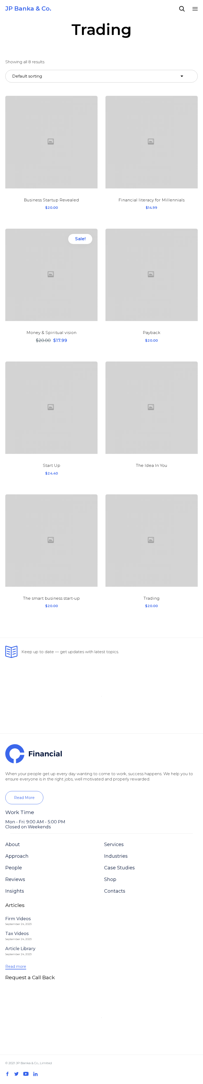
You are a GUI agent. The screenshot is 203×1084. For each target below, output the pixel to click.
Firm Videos (18, 918)
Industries (116, 856)
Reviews (15, 879)
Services (114, 844)
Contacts (114, 891)
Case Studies (119, 868)
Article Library (20, 948)
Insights (14, 891)
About (12, 844)
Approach (17, 856)
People (13, 868)
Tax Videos (17, 933)
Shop (110, 879)
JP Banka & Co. (28, 8)
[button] (24, 797)
